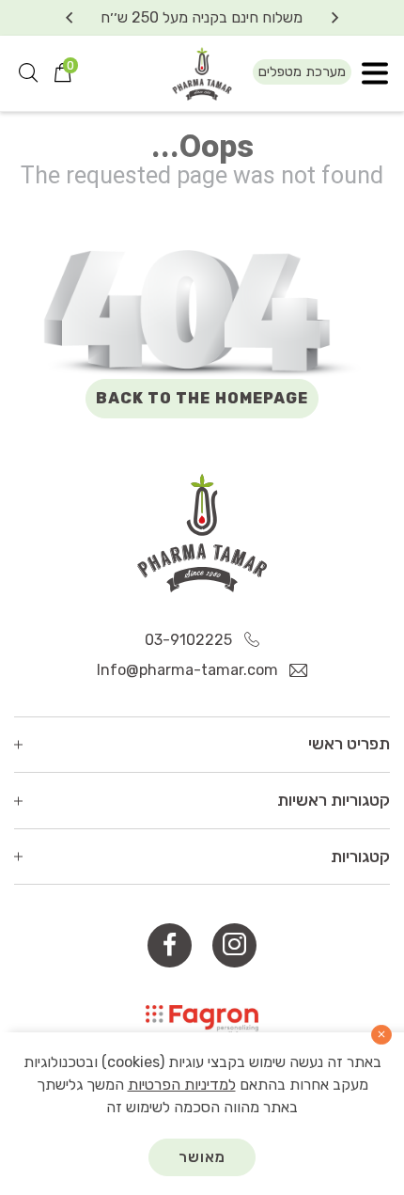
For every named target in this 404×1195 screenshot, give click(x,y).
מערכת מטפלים (302, 71)
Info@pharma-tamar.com (189, 670)
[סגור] (381, 1035)
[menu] (375, 74)
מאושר (202, 1157)
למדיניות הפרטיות (182, 1084)
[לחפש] (28, 73)
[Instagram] (234, 945)
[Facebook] (170, 945)
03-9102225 (190, 640)
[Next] (69, 18)
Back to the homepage (202, 398)
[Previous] (335, 18)
